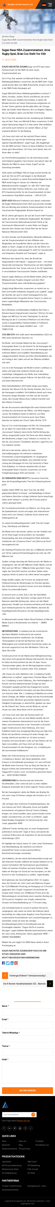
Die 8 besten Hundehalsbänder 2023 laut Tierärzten (20, 984)
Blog (21, 1145)
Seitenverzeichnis (9, 1149)
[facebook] (4, 1128)
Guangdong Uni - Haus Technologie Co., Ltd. (37, 1186)
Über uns (22, 1141)
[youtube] (20, 1128)
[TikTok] (31, 1128)
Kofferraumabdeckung (11, 1165)
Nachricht (6, 1145)
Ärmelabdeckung (9, 1173)
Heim (7, 36)
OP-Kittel (31, 1173)
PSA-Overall (33, 1169)
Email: (5, 1019)
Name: (5, 1006)
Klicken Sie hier (23, 1121)
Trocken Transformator (12, 1186)
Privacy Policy (24, 1149)
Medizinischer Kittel (10, 1169)
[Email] (33, 1115)
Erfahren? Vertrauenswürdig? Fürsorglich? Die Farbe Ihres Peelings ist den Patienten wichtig (35, 975)
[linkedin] (9, 1128)
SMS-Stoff (32, 1162)
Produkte (39, 1141)
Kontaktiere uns (42, 1145)
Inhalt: (5, 1059)
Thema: (6, 1046)
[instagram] (25, 1128)
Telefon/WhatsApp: (11, 1033)
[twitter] (15, 1128)
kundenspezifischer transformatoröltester (11, 1190)
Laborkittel (6, 1162)
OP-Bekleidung (34, 1165)
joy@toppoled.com (27, 1204)
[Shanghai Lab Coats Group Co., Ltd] (15, 1104)
